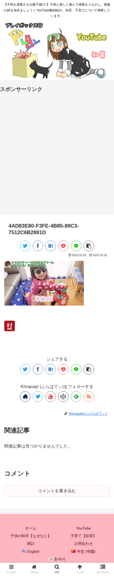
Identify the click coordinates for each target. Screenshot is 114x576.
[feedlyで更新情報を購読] (76, 396)
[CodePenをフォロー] (63, 396)
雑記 (30, 543)
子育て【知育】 (84, 536)
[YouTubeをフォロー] (50, 396)
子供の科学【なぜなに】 (30, 536)
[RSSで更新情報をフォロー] (89, 396)
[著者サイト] (25, 396)
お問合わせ (83, 543)
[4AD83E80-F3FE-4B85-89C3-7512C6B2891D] (50, 246)
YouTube (83, 528)
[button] (103, 476)
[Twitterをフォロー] (38, 396)
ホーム (30, 528)
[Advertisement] (57, 151)
